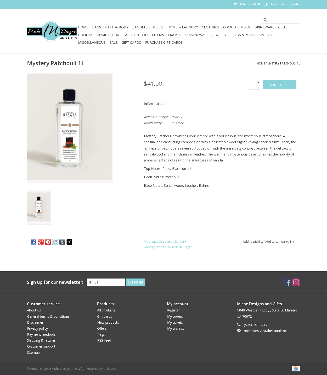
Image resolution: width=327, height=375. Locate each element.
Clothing (210, 27)
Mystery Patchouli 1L (283, 63)
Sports (265, 34)
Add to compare (276, 242)
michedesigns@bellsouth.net (266, 330)
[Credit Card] (295, 368)
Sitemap (33, 352)
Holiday (85, 34)
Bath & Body (116, 27)
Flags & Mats (243, 34)
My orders (175, 316)
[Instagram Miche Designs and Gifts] (296, 282)
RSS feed (104, 340)
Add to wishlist (253, 242)
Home (83, 27)
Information (154, 103)
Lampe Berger (174, 242)
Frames (174, 34)
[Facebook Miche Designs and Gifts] (287, 282)
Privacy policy (37, 328)
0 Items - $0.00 (249, 4)
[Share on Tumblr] (62, 242)
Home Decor (108, 34)
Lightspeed (110, 369)
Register (173, 310)
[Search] (265, 20)
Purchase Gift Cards (164, 42)
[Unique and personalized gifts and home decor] (52, 31)
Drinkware (264, 27)
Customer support (41, 346)
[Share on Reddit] (55, 242)
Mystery (149, 247)
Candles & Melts (147, 27)
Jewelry (219, 34)
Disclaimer (35, 322)
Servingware (197, 34)
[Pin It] (48, 242)
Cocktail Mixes (236, 27)
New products (108, 322)
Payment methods (41, 334)
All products (106, 310)
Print (293, 242)
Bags (96, 27)
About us (34, 310)
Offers (102, 328)
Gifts (283, 27)
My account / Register (285, 4)
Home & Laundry (182, 27)
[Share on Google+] (41, 242)
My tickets (175, 322)
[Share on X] (69, 242)
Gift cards (131, 42)
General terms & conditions (48, 316)
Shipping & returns (41, 340)
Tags (101, 334)
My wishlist (175, 328)
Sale (114, 42)
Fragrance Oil (153, 242)
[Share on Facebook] (33, 242)
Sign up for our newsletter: (55, 282)
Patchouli (163, 247)
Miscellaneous (92, 42)
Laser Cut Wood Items (143, 34)
